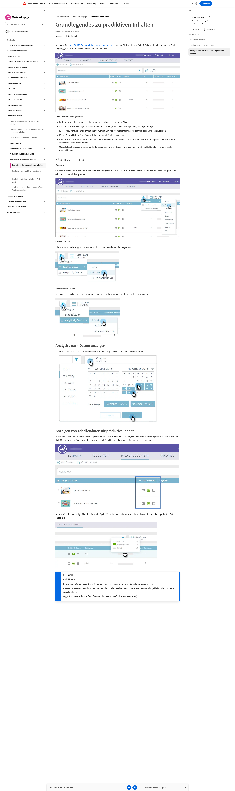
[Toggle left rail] (45, 10)
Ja (195, 23)
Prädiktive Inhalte (15, 116)
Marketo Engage (80, 16)
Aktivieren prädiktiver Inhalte (22, 154)
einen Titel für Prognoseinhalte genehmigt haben (90, 45)
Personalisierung (15, 110)
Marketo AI (12, 89)
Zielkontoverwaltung (17, 201)
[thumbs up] (129, 787)
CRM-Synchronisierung (17, 72)
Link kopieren (210, 29)
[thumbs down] (134, 787)
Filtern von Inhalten (197, 39)
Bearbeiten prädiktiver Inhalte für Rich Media (26, 180)
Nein (201, 23)
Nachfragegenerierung (17, 78)
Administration (14, 56)
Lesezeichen (197, 29)
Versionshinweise (13, 213)
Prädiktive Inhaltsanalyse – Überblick (24, 137)
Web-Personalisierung (17, 207)
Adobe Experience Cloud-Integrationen (23, 62)
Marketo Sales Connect (17, 94)
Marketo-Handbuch (100, 16)
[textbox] (24, 24)
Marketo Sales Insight (17, 100)
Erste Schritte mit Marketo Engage (20, 45)
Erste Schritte (15, 143)
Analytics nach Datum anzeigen (202, 45)
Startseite (11, 40)
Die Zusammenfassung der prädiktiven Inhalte (24, 122)
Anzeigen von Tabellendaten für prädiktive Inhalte (207, 52)
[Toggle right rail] (190, 10)
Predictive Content (70, 36)
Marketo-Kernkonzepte (17, 67)
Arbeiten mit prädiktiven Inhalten (23, 159)
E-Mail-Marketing (15, 83)
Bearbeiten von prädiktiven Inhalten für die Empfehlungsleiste (28, 188)
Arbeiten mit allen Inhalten (21, 148)
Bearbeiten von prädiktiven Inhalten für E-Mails (27, 172)
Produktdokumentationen (17, 51)
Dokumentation (62, 16)
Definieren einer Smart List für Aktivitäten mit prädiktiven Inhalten (27, 130)
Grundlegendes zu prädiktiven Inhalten (28, 165)
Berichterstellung (15, 196)
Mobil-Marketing (15, 105)
